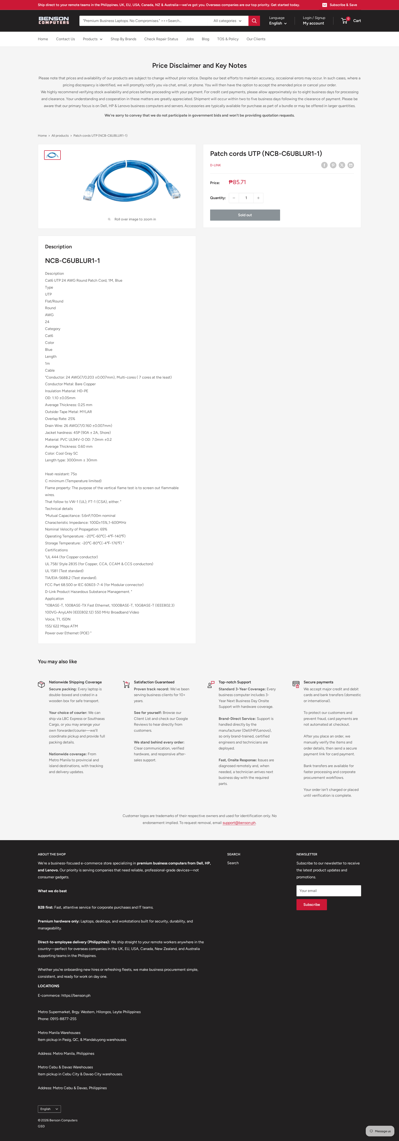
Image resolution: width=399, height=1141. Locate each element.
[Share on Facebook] (324, 164)
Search (233, 863)
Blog (205, 39)
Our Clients (256, 39)
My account (313, 23)
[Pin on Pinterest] (333, 164)
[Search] (254, 21)
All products (60, 136)
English (45, 1109)
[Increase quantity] (258, 198)
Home (43, 39)
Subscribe (311, 904)
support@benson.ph (239, 822)
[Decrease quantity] (234, 198)
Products (90, 39)
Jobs (190, 39)
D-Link (215, 165)
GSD (41, 1126)
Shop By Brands (123, 39)
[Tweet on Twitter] (342, 164)
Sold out (245, 215)
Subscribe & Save (343, 5)
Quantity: (218, 198)
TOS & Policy (228, 39)
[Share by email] (351, 164)
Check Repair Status (161, 39)
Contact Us (65, 39)
